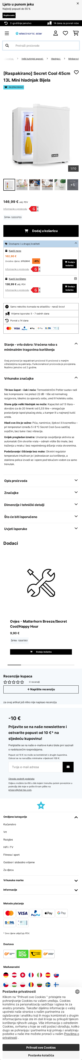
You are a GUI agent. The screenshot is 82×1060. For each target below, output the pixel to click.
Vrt (5, 831)
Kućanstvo (8, 58)
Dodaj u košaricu (45, 231)
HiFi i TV (8, 847)
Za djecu (8, 869)
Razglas (8, 839)
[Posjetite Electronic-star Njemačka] (5, 975)
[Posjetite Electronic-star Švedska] (47, 984)
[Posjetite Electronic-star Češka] (5, 984)
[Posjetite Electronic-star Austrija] (14, 975)
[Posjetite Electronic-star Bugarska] (39, 984)
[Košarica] (76, 33)
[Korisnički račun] (55, 33)
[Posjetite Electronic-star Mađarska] (14, 984)
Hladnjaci (56, 58)
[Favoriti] (65, 33)
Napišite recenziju (42, 689)
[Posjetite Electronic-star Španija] (47, 975)
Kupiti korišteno (17, 278)
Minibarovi (73, 58)
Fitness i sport (11, 854)
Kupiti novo (15, 250)
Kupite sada (9, 15)
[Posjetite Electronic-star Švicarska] (22, 975)
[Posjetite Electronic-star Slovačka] (56, 975)
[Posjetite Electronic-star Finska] (56, 984)
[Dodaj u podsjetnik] (76, 72)
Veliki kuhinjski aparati (32, 58)
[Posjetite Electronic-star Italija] (39, 975)
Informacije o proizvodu (15, 209)
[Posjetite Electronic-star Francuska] (31, 975)
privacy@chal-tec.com (20, 790)
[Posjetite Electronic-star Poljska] (22, 984)
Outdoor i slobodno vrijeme (19, 862)
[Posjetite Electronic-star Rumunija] (31, 984)
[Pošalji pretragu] (7, 45)
